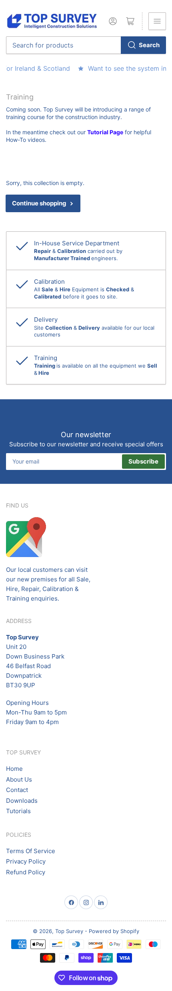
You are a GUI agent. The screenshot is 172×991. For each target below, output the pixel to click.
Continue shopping (39, 203)
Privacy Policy (26, 861)
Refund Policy (25, 872)
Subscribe (143, 461)
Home (14, 768)
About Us (19, 779)
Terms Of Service (30, 851)
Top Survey (69, 931)
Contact (17, 790)
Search (149, 45)
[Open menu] (157, 21)
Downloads (22, 800)
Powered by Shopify (114, 931)
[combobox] (86, 45)
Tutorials (18, 811)
